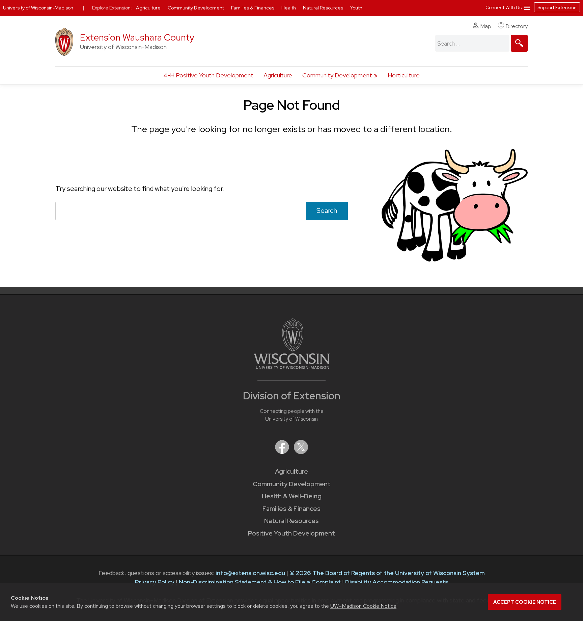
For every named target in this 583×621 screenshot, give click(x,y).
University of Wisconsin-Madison (38, 8)
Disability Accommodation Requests (396, 582)
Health (289, 8)
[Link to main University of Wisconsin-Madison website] (292, 367)
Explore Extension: (112, 8)
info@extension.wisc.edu (250, 573)
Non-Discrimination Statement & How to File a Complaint (260, 582)
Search (326, 210)
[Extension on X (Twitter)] (301, 452)
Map (485, 26)
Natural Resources (291, 521)
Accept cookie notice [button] (524, 602)
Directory (517, 26)
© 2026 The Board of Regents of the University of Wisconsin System (387, 573)
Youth (356, 8)
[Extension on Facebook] (282, 452)
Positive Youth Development (291, 533)
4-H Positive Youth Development (208, 75)
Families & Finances (291, 508)
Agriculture (277, 75)
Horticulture (404, 75)
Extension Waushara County (137, 37)
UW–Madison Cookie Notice (363, 606)
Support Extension (557, 7)
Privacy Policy (154, 582)
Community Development (337, 75)
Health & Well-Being (292, 496)
